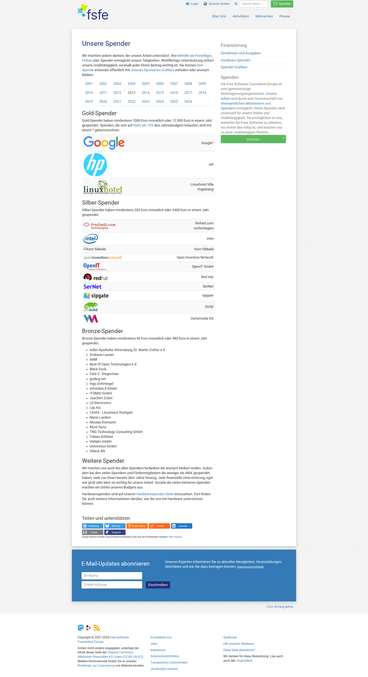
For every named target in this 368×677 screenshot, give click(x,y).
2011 (103, 93)
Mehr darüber (175, 537)
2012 (117, 93)
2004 (131, 84)
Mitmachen (264, 16)
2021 (117, 101)
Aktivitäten (240, 16)
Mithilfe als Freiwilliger (194, 56)
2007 (174, 84)
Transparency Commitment (168, 662)
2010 (89, 93)
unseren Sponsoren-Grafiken (152, 70)
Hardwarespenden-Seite (155, 494)
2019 (89, 101)
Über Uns (219, 16)
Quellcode (230, 637)
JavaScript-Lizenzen (164, 669)
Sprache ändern (218, 4)
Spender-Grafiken (234, 67)
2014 (146, 93)
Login (194, 4)
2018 (202, 93)
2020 (103, 101)
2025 (174, 101)
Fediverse (94, 526)
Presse (284, 16)
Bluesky (116, 526)
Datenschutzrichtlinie (164, 656)
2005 (146, 84)
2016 (174, 93)
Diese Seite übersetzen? (239, 650)
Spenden (284, 4)
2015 (160, 93)
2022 (131, 101)
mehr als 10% (143, 125)
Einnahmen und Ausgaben (241, 53)
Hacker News (138, 526)
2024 (160, 101)
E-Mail (93, 532)
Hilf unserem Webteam (238, 644)
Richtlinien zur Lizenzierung (96, 665)
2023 (146, 101)
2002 (103, 84)
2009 (202, 84)
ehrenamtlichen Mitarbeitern (242, 103)
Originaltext (244, 660)
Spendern (228, 108)
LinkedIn (182, 526)
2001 (89, 84)
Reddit (160, 526)
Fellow (87, 60)
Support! (116, 532)
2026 (188, 101)
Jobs (153, 644)
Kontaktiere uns (161, 637)
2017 (188, 93)
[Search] (236, 4)
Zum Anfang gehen (280, 606)
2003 (117, 84)
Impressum (158, 650)
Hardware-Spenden (236, 60)
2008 (188, 84)
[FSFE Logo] (93, 12)
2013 (131, 93)
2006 (160, 84)
